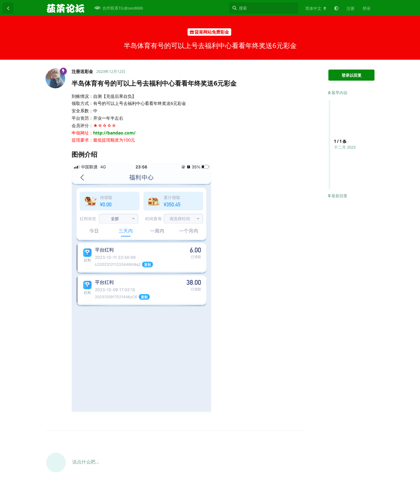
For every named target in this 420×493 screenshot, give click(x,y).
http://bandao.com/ (114, 133)
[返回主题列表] (8, 8)
